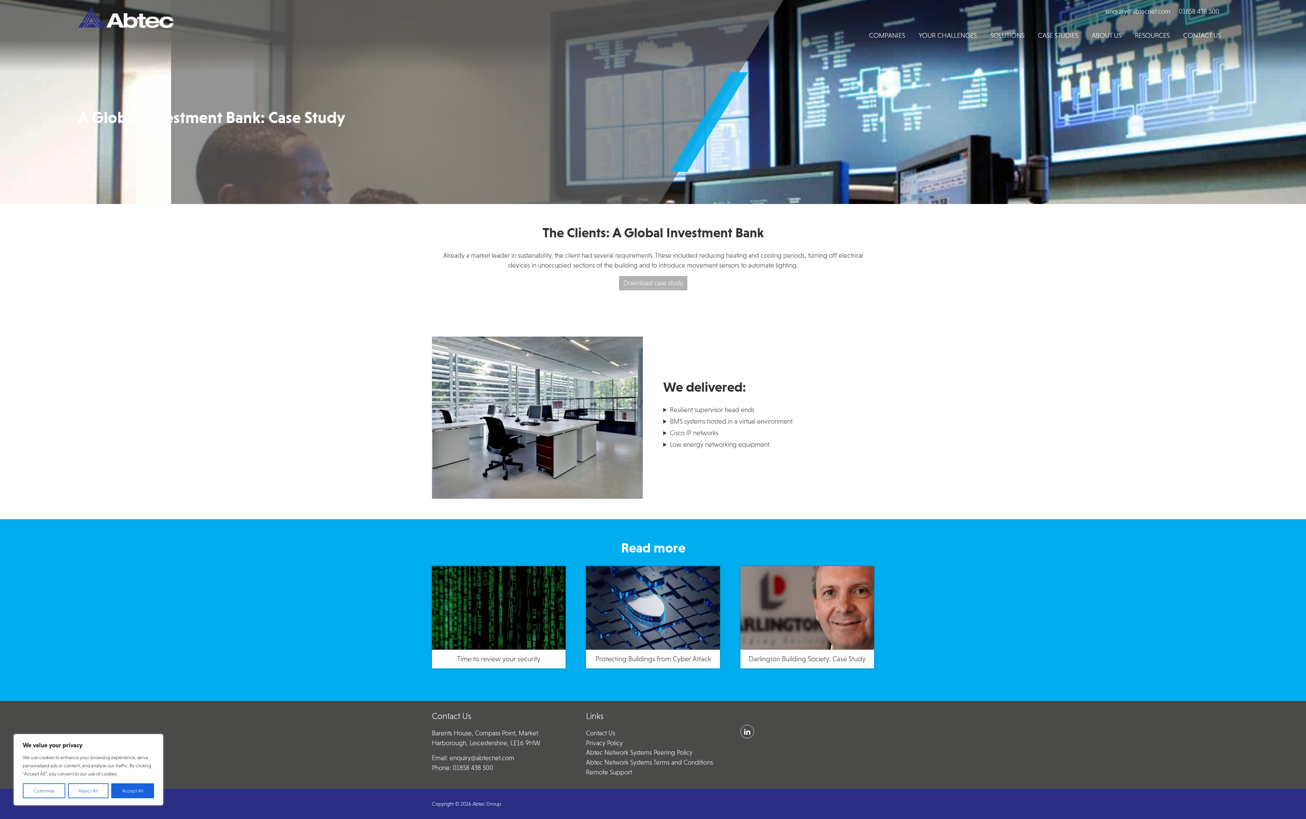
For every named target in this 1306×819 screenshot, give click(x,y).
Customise (44, 791)
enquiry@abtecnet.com (1138, 11)
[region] (88, 769)
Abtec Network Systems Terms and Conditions (649, 762)
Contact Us (600, 733)
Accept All (132, 791)
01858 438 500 (1199, 11)
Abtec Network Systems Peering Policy (639, 752)
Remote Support (609, 772)
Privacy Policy (604, 743)
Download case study (653, 283)
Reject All (88, 791)
